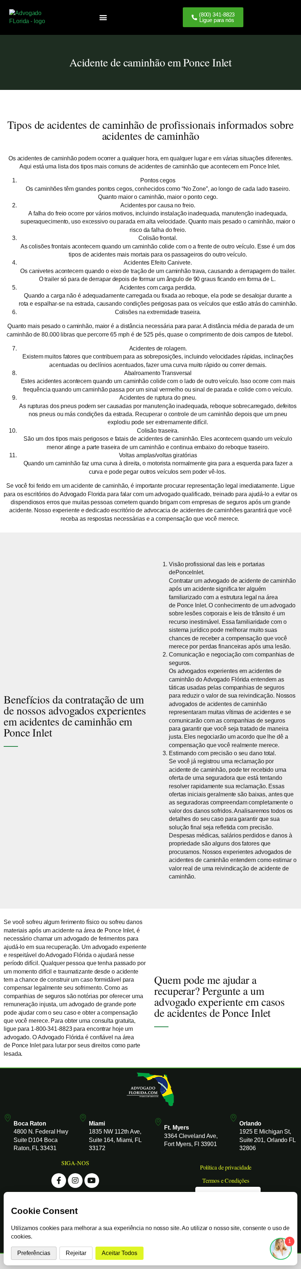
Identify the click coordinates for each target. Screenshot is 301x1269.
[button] (103, 17)
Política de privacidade (226, 1167)
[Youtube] (91, 1180)
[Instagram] (75, 1180)
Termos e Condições (225, 1180)
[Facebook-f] (58, 1180)
